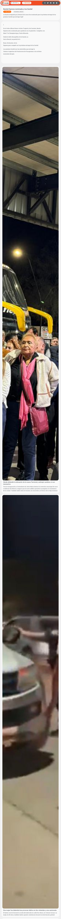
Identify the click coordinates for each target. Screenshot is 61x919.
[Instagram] (45, 3)
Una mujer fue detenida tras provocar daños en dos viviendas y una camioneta (29, 910)
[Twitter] (48, 3)
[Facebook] (50, 3)
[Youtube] (53, 3)
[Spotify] (56, 3)
